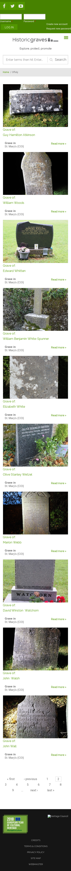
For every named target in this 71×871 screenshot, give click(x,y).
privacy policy (35, 852)
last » (50, 790)
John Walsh (11, 675)
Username (6, 21)
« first (11, 779)
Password (30, 21)
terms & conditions (36, 846)
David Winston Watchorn (21, 607)
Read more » (58, 143)
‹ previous (30, 779)
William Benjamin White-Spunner (26, 336)
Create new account (57, 24)
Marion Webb (12, 539)
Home (6, 72)
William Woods (13, 200)
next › (34, 790)
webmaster (36, 864)
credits (35, 840)
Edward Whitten (14, 268)
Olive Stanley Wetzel (17, 471)
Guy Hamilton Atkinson (19, 132)
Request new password (58, 28)
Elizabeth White (14, 404)
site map (36, 858)
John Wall (9, 743)
